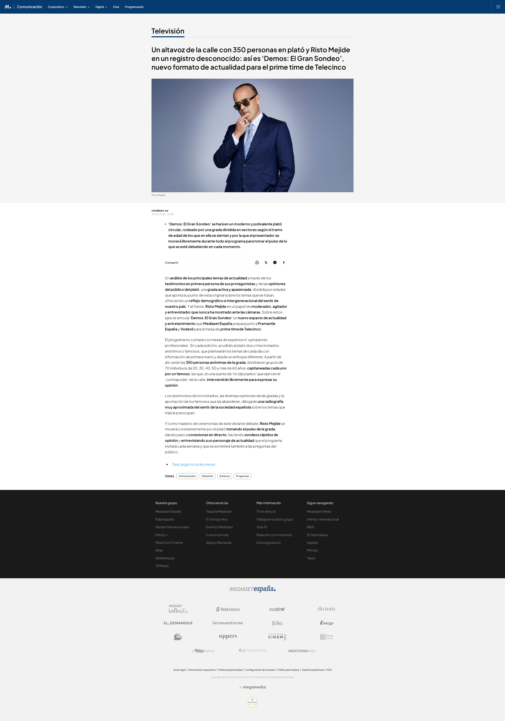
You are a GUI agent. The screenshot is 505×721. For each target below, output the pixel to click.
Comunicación (29, 6)
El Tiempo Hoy (217, 519)
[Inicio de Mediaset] (8, 7)
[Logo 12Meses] (326, 637)
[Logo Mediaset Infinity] (178, 609)
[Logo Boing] (277, 623)
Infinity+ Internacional (323, 519)
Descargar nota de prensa (193, 464)
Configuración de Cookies (260, 669)
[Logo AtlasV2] (203, 651)
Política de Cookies (288, 669)
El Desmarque (317, 535)
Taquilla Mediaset (219, 511)
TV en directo (266, 511)
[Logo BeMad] (178, 637)
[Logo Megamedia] (254, 687)
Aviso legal (179, 669)
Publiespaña (164, 519)
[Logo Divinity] (327, 609)
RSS (329, 669)
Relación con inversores (274, 535)
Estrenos (225, 476)
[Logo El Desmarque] (178, 623)
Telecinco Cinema (169, 542)
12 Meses (162, 566)
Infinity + (161, 535)
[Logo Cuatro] (277, 609)
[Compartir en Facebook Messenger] (274, 262)
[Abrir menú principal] (498, 7)
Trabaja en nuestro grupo (274, 519)
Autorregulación (268, 542)
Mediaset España (168, 511)
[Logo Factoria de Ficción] (228, 623)
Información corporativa (202, 669)
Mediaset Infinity (319, 511)
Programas (242, 476)
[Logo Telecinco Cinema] (277, 637)
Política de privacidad (230, 669)
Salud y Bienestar (219, 542)
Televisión (168, 30)
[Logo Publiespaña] (252, 651)
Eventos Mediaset (219, 527)
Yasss (311, 558)
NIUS (310, 527)
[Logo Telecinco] (228, 609)
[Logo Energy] (327, 623)
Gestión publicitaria (313, 669)
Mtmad (312, 550)
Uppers (312, 542)
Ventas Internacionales (172, 527)
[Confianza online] (252, 706)
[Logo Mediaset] (252, 591)
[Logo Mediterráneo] (302, 650)
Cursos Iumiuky (217, 535)
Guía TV (261, 527)
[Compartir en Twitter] (266, 262)
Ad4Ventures (165, 558)
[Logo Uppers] (228, 637)
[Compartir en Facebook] (283, 262)
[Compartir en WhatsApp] (257, 262)
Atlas (159, 550)
